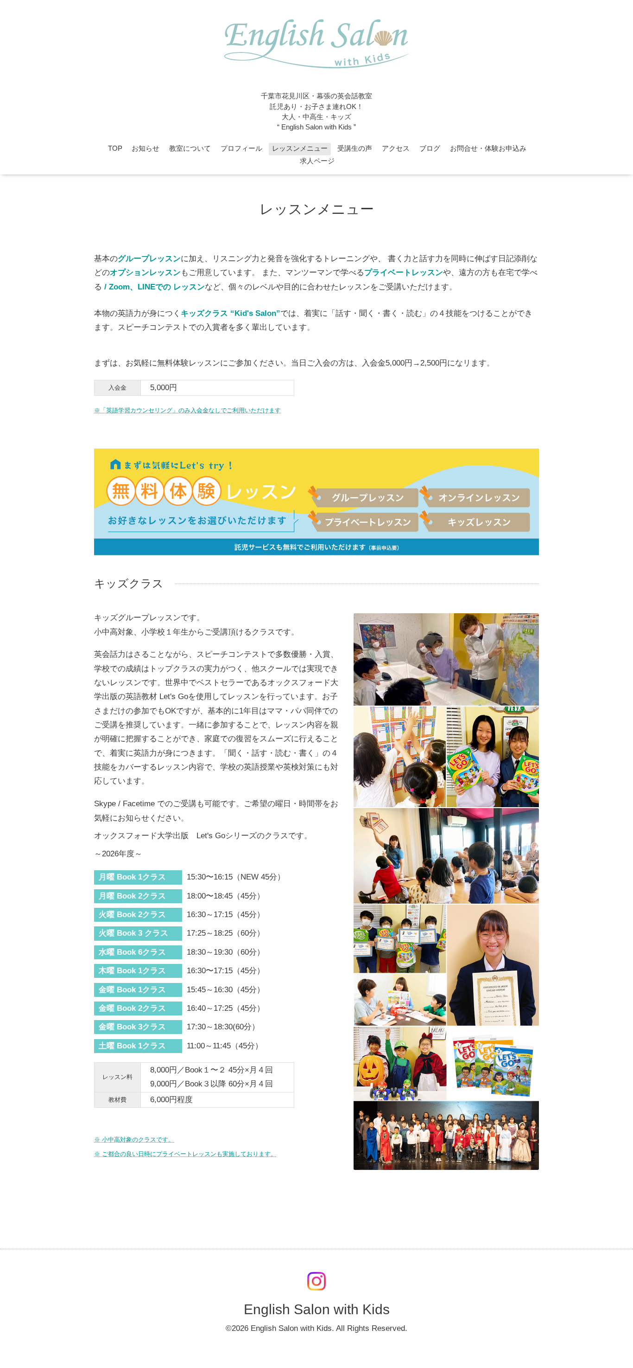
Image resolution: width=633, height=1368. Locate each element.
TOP (115, 148)
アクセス (396, 148)
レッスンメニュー (300, 148)
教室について (190, 148)
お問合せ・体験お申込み (488, 148)
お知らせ (145, 148)
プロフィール (241, 148)
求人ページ (317, 161)
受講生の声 (354, 148)
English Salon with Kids (317, 1309)
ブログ (429, 148)
